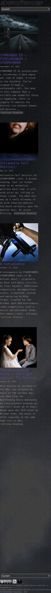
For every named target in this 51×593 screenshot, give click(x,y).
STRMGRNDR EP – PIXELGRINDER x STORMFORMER (13, 59)
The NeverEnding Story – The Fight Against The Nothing (18, 374)
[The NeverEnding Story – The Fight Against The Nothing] (18, 348)
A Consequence (12, 264)
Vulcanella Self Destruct (14, 165)
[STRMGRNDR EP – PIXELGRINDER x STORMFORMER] (19, 34)
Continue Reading (12, 112)
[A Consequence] (19, 242)
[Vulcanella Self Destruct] (19, 142)
